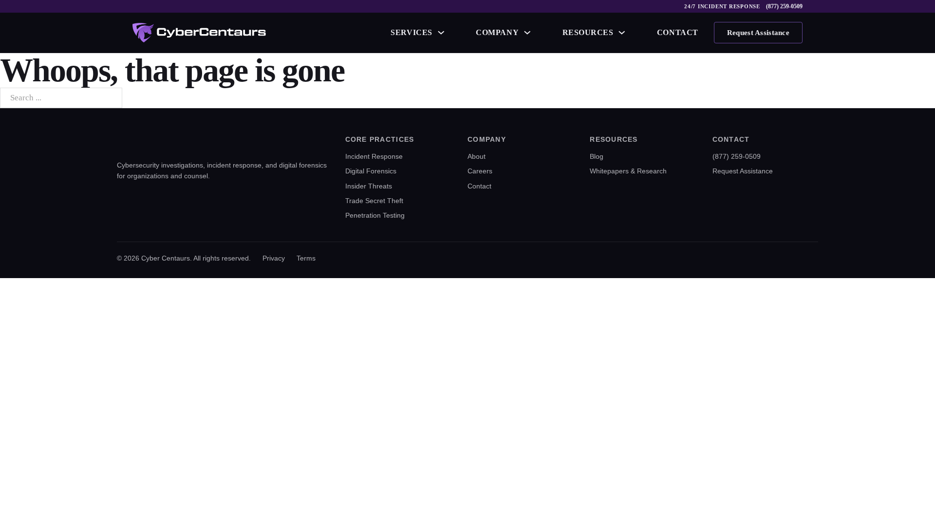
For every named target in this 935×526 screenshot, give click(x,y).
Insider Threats (368, 186)
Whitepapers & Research (628, 171)
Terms (306, 258)
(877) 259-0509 (784, 6)
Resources (588, 32)
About (477, 156)
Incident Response (374, 156)
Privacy (273, 258)
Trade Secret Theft (374, 201)
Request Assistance (758, 33)
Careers (480, 171)
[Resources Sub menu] (622, 32)
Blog (596, 156)
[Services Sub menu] (441, 32)
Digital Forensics (370, 171)
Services (411, 32)
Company (497, 32)
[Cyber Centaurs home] (199, 32)
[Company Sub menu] (527, 32)
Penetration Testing (375, 215)
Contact (677, 32)
